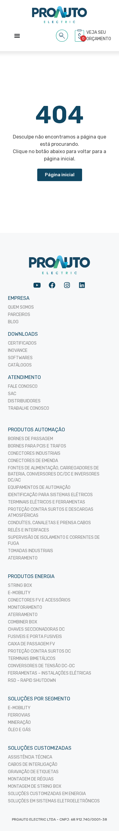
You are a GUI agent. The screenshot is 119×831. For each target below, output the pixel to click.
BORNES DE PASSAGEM (30, 438)
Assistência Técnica (30, 757)
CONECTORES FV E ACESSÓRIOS (39, 600)
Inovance (17, 350)
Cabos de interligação (32, 764)
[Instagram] (67, 285)
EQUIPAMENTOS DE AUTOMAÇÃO (39, 487)
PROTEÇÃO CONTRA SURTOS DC (39, 651)
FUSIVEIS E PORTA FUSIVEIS (35, 636)
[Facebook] (52, 285)
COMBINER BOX (22, 622)
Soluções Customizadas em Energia (47, 793)
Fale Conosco (23, 386)
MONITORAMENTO (25, 607)
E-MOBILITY (19, 592)
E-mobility (19, 707)
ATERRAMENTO (23, 558)
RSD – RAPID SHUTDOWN (32, 680)
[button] (62, 35)
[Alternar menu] (17, 36)
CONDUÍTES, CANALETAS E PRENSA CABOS (49, 522)
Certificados (22, 343)
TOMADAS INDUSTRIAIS (30, 550)
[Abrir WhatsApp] (104, 815)
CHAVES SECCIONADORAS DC (36, 629)
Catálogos (20, 365)
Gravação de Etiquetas (33, 771)
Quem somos (21, 307)
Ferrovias (19, 715)
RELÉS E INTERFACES (28, 530)
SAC (12, 393)
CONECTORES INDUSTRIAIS (34, 453)
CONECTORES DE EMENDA (33, 460)
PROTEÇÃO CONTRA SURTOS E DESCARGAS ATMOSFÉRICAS (50, 512)
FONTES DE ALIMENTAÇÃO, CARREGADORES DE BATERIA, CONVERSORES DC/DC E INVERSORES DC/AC (53, 474)
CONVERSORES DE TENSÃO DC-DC (41, 665)
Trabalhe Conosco (28, 408)
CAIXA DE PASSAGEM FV (31, 644)
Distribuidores (24, 401)
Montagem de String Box (34, 786)
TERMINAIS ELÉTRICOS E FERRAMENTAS (46, 502)
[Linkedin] (82, 285)
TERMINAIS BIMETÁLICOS (32, 658)
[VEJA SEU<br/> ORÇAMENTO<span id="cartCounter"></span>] (80, 36)
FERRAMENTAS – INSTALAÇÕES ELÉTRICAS (49, 673)
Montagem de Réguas (31, 779)
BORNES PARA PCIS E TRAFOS (37, 446)
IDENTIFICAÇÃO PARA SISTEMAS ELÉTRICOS (50, 494)
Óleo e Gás (19, 729)
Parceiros (19, 314)
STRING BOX (20, 585)
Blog (13, 321)
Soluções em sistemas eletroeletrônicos (54, 801)
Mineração (19, 722)
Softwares (20, 357)
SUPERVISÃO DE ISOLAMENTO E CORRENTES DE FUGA (54, 540)
